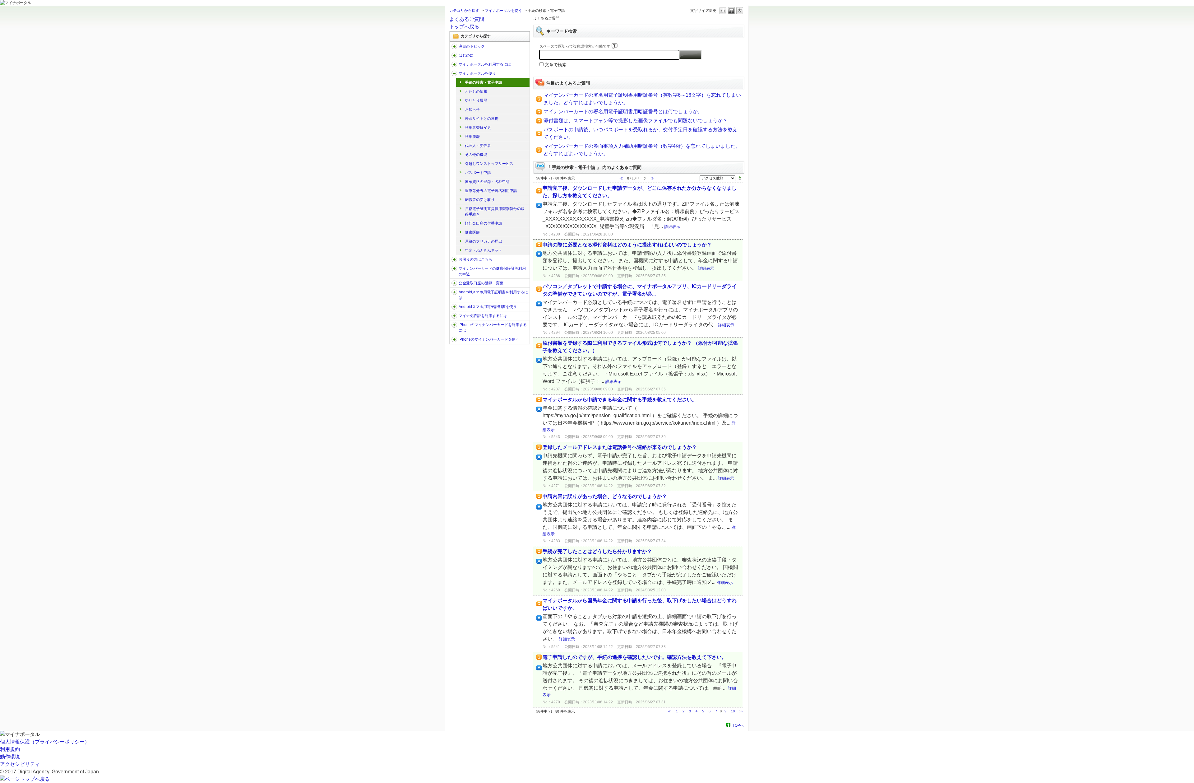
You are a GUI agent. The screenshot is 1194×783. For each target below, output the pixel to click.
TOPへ (738, 725)
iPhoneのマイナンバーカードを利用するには (493, 328)
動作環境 (10, 756)
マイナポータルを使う (503, 10)
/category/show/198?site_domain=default (454, 46)
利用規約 (10, 749)
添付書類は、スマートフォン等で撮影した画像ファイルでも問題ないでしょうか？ (636, 120)
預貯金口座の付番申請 (483, 223)
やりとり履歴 (476, 100)
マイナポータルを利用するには (485, 64)
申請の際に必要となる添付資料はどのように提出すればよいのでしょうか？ (627, 244)
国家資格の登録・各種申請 (487, 181)
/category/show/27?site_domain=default (454, 259)
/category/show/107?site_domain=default (454, 268)
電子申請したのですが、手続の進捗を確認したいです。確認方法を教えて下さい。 (635, 657)
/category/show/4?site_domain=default (454, 55)
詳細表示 (672, 226)
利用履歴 (472, 136)
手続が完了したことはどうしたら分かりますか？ (597, 551)
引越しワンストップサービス (489, 163)
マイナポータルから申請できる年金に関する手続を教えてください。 (620, 399)
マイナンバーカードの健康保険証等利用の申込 (492, 271)
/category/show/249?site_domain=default (454, 292)
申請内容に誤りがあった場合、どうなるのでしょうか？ (605, 496)
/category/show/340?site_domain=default (454, 325)
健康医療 (472, 232)
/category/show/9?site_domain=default (454, 64)
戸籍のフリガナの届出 (483, 241)
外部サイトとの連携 (481, 118)
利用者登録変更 (478, 127)
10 (733, 711)
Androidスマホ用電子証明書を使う (488, 307)
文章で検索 (556, 64)
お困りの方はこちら (475, 259)
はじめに (466, 55)
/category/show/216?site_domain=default (454, 283)
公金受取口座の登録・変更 (481, 283)
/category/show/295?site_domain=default (454, 316)
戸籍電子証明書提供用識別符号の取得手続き (495, 212)
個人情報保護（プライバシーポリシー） (45, 741)
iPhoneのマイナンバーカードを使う (489, 339)
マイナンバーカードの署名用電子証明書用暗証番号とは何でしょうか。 (623, 111)
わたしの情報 (476, 91)
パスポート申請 (478, 172)
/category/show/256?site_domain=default (454, 307)
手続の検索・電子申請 (483, 82)
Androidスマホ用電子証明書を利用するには (493, 295)
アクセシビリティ (20, 764)
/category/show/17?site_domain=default (454, 73)
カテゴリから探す (464, 10)
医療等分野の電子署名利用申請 (491, 191)
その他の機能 (476, 154)
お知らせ (472, 109)
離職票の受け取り (480, 200)
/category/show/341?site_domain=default (454, 339)
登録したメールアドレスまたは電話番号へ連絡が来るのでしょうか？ (620, 447)
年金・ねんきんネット (483, 250)
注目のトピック (472, 46)
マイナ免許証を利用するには (483, 316)
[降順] (739, 180)
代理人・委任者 (478, 145)
